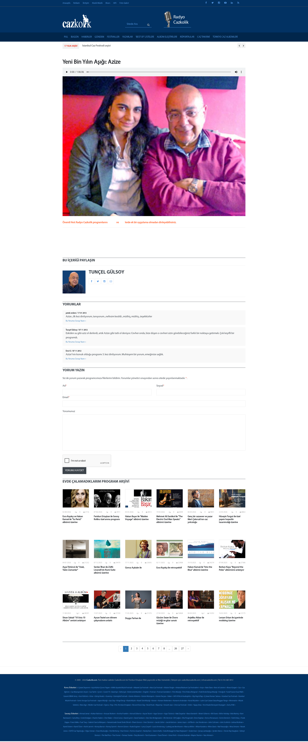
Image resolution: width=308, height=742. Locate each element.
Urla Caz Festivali (180, 705)
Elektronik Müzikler (134, 692)
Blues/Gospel (232, 688)
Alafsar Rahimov (97, 714)
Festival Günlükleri (164, 692)
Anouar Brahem (110, 714)
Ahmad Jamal (84, 714)
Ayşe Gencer (158, 714)
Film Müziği (176, 692)
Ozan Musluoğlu (102, 731)
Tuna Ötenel (162, 735)
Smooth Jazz (168, 705)
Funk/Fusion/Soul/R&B (234, 692)
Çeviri (100, 692)
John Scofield (225, 722)
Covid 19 (106, 692)
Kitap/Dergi (120, 701)
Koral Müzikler (193, 701)
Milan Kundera (201, 727)
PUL (66, 37)
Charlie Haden (97, 718)
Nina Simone (234, 727)
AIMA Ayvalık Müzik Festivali (121, 688)
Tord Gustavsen (150, 735)
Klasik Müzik (97, 3)
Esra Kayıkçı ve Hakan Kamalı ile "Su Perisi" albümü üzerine (73, 519)
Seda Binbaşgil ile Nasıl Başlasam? (175, 731)
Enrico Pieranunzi (211, 718)
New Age (83, 705)
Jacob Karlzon (171, 722)
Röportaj (159, 705)
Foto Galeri (124, 3)
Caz (239, 688)
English (146, 692)
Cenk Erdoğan (86, 718)
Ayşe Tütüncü (169, 714)
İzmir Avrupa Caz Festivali (86, 701)
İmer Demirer (149, 722)
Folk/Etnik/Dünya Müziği (208, 692)
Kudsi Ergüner (135, 727)
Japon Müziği (102, 701)
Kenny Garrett (111, 727)
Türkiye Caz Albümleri (225, 37)
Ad (65, 386)
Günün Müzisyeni (147, 696)
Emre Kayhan (199, 718)
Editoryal (122, 692)
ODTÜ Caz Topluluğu (76, 731)
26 (175, 648)
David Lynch (128, 718)
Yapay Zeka (197, 705)
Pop (111, 705)
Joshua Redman (237, 722)
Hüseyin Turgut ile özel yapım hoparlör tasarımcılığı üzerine (229, 519)
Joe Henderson (201, 722)
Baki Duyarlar (180, 714)
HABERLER (86, 37)
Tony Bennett (139, 735)
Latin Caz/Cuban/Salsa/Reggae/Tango (214, 701)
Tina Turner (116, 735)
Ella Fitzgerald (187, 718)
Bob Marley (235, 714)
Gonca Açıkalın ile (133, 568)
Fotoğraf (222, 692)
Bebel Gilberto (204, 714)
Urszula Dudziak (184, 735)
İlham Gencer (137, 722)
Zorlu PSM (230, 705)
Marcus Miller (189, 727)
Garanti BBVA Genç (70, 696)
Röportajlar (187, 37)
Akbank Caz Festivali (141, 688)
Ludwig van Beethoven (174, 727)
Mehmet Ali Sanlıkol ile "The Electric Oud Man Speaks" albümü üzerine (169, 519)
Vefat (190, 705)
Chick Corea (118, 718)
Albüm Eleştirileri (167, 37)
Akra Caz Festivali (156, 688)
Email (66, 397)
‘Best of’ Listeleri (145, 37)
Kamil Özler (78, 727)
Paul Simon (124, 731)
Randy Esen (147, 731)
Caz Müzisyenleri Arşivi (79, 692)
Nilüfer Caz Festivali (95, 705)
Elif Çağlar (177, 718)
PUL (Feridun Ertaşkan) (123, 705)
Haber (169, 696)
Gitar (91, 696)
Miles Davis (212, 727)
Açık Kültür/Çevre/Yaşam (100, 688)
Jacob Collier (160, 722)
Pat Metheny (114, 731)
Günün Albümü (134, 696)
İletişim (86, 3)
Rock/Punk (150, 705)
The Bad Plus (106, 735)
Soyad (160, 386)
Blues (108, 3)
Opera (106, 705)
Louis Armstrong (158, 727)
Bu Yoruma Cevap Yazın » (76, 321)
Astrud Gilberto (135, 714)
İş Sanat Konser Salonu (212, 696)
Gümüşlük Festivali (120, 696)
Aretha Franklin (122, 714)
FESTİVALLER (113, 37)
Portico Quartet (136, 731)
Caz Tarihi (92, 692)
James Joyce (182, 722)
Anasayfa (66, 3)
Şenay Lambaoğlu (204, 731)
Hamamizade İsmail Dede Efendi (119, 722)
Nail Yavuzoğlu (223, 727)
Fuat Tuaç (83, 722)
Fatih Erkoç (235, 718)
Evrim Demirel (224, 718)
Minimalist (233, 701)
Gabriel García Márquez (97, 722)
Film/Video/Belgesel (190, 692)
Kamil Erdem (68, 727)
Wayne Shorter (196, 735)
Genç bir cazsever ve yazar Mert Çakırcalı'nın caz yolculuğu (200, 519)
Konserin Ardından (180, 701)
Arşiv (202, 688)
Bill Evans (214, 714)
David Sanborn (139, 718)
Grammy (109, 696)
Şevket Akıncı (217, 731)
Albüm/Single (169, 688)
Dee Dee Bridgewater (154, 718)
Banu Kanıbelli (192, 714)
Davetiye (114, 692)
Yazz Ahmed (207, 735)
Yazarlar (127, 37)
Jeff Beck (191, 722)
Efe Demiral (168, 718)
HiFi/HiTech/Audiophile (182, 696)
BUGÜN (75, 37)
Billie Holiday (224, 714)
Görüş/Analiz (99, 696)
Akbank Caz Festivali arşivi (96, 45)
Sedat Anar (193, 731)
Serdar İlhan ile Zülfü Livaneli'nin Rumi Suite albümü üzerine (104, 570)
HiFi (114, 3)
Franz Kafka (74, 722)
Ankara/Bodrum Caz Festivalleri (187, 688)
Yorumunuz (69, 411)
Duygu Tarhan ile (133, 618)
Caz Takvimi (203, 37)
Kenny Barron (100, 727)
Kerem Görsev (123, 727)
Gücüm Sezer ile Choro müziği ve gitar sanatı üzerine (167, 621)
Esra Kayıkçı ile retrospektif (169, 568)
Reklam (76, 3)
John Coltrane (213, 722)
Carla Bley (75, 718)
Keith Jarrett (88, 727)
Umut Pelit (172, 735)
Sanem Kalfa (157, 731)
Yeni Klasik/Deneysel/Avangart (214, 705)
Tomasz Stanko (127, 735)
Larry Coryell (146, 727)
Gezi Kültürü (83, 696)
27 (182, 648)
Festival (153, 692)
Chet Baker (108, 718)
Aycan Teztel (147, 714)
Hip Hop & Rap (197, 696)
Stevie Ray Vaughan (231, 731)
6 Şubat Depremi (84, 688)
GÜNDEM (99, 37)
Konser (154, 701)
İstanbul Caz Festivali (229, 696)
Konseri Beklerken (165, 701)
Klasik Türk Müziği (143, 701)
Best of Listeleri (220, 688)
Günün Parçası (161, 696)
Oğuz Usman (90, 731)
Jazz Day (112, 701)
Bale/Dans (209, 688)
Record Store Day (138, 705)
